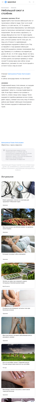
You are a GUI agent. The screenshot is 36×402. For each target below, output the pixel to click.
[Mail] (6, 2)
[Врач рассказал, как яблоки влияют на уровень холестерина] (18, 221)
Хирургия (13, 7)
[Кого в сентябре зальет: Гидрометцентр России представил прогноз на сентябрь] (18, 356)
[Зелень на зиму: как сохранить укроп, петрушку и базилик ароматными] (18, 275)
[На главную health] (11, 2)
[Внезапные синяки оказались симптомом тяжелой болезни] (18, 383)
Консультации (5, 7)
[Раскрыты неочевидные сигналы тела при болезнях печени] (18, 302)
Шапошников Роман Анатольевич (19, 74)
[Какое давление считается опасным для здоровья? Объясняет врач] (18, 194)
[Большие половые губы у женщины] (18, 248)
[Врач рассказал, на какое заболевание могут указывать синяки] (18, 329)
